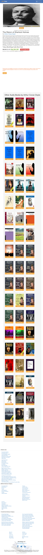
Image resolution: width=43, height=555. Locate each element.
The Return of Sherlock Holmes (16, 32)
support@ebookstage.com (22, 543)
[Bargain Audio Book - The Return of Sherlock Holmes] (21, 14)
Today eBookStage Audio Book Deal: (13, 47)
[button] (5, 73)
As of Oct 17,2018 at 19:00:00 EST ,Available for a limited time (13, 51)
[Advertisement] (21, 59)
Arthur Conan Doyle (9, 34)
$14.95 (16, 49)
